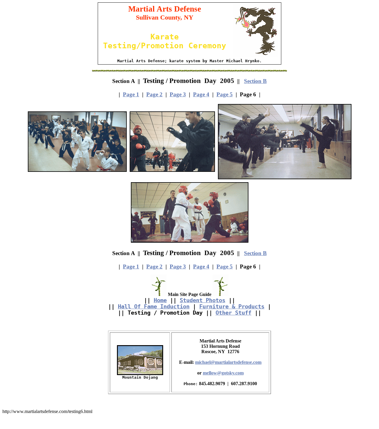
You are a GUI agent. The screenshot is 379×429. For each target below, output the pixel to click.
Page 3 (178, 94)
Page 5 (224, 94)
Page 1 (131, 94)
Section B (255, 81)
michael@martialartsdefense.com (228, 362)
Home (160, 300)
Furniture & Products (231, 306)
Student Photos (202, 300)
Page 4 (201, 94)
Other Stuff (233, 313)
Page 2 (154, 94)
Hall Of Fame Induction (154, 306)
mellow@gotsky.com (223, 372)
